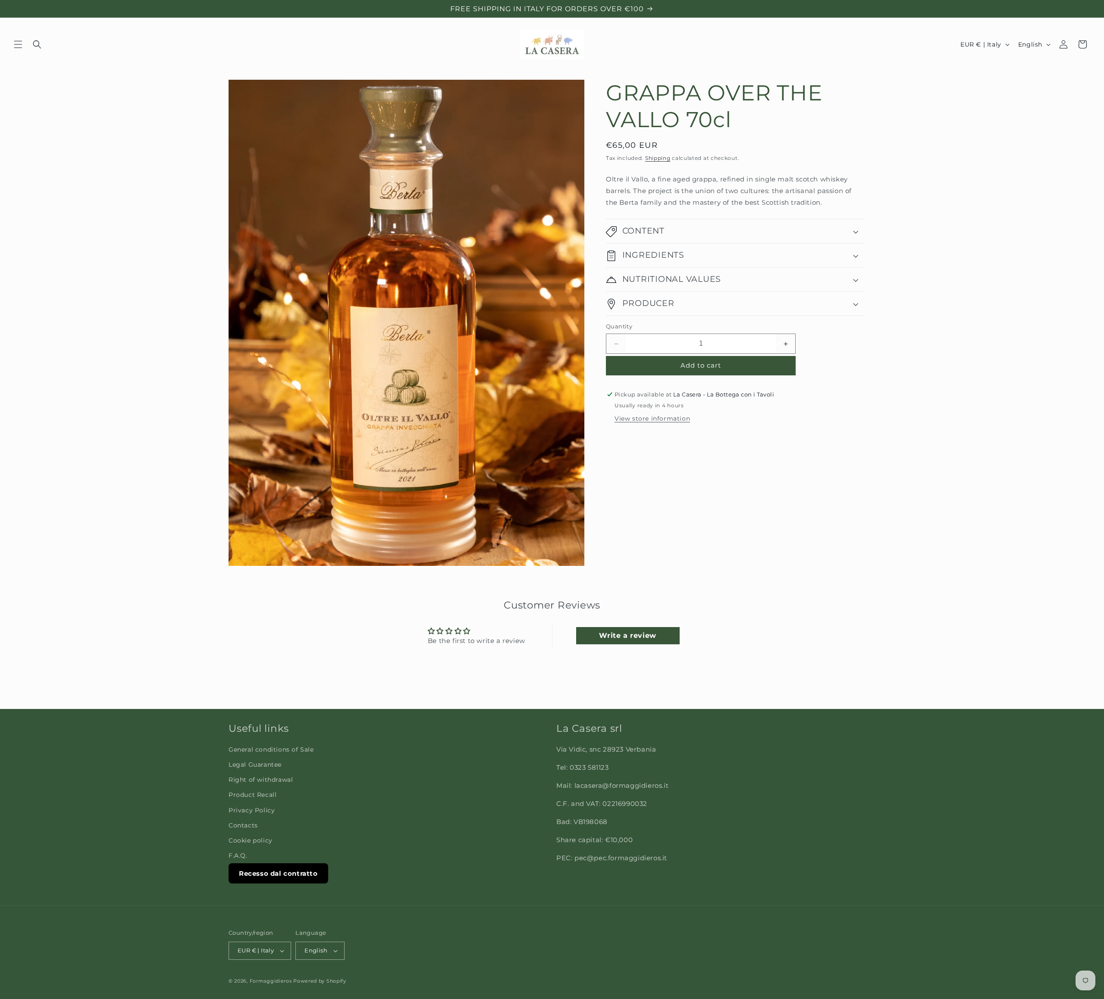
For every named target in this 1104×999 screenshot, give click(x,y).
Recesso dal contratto (278, 873)
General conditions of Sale (271, 749)
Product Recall (252, 795)
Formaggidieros (271, 981)
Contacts (243, 825)
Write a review (627, 635)
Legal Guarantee (255, 764)
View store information (652, 419)
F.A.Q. (238, 855)
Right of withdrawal (261, 780)
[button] (18, 44)
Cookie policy (251, 840)
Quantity (619, 326)
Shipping (658, 158)
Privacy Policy (252, 810)
